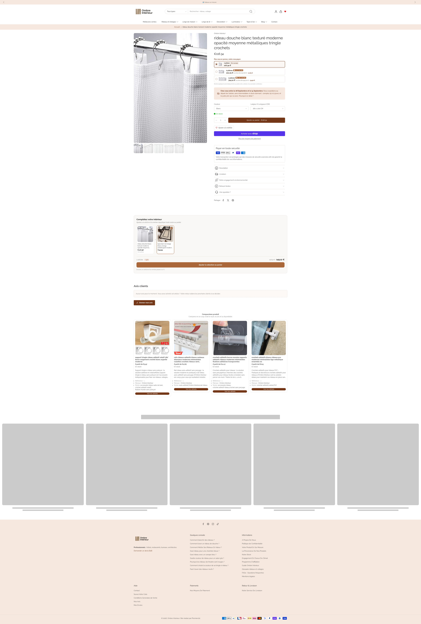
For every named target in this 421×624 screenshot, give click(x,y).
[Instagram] (212, 524)
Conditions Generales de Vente (145, 598)
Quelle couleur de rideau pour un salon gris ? (207, 558)
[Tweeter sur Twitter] (228, 200)
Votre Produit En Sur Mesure (252, 547)
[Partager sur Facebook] (223, 200)
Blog (263, 22)
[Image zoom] (170, 88)
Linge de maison (189, 22)
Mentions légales (248, 576)
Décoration (221, 22)
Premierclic (196, 618)
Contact (274, 22)
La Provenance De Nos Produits (254, 551)
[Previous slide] (4, 2)
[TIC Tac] (217, 524)
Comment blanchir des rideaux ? (202, 540)
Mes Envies (138, 605)
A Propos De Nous (249, 540)
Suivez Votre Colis (140, 594)
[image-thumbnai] (138, 148)
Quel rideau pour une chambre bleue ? (204, 551)
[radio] (249, 64)
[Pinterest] (208, 524)
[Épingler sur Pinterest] (232, 200)
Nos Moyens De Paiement (200, 591)
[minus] (216, 120)
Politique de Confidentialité (252, 544)
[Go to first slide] (415, 2)
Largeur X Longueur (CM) (260, 104)
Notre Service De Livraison (252, 591)
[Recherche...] (250, 11)
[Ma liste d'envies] (285, 11)
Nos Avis (137, 602)
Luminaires (236, 22)
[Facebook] (203, 524)
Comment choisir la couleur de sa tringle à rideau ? (209, 565)
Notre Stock (246, 555)
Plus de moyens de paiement (249, 139)
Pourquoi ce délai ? (246, 96)
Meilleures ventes (149, 22)
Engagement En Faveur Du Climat (255, 558)
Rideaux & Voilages (169, 22)
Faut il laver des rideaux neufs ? (202, 569)
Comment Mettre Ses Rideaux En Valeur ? (206, 547)
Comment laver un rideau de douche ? (204, 544)
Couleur (217, 104)
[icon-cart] (280, 11)
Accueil (177, 27)
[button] (256, 120)
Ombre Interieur (174, 618)
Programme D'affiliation (251, 562)
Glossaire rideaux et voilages (253, 569)
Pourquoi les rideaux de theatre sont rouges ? (207, 562)
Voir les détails (152, 394)
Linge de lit (206, 22)
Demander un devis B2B (143, 551)
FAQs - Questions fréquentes (253, 573)
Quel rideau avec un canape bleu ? (203, 555)
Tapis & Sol (251, 22)
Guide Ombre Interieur (250, 565)
